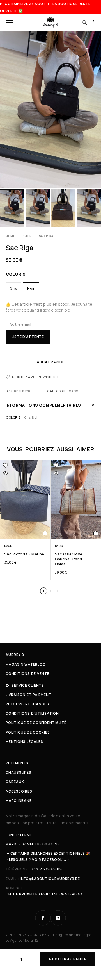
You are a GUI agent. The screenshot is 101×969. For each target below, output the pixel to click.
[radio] (13, 288)
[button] (43, 591)
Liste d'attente (28, 336)
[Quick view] (5, 473)
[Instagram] (58, 917)
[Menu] (9, 22)
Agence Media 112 (24, 940)
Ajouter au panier (67, 959)
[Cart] (92, 22)
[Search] (84, 22)
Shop (27, 236)
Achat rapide (51, 362)
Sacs (73, 391)
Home (10, 236)
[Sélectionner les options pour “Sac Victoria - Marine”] (45, 533)
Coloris (16, 274)
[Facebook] (42, 917)
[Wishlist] (5, 465)
